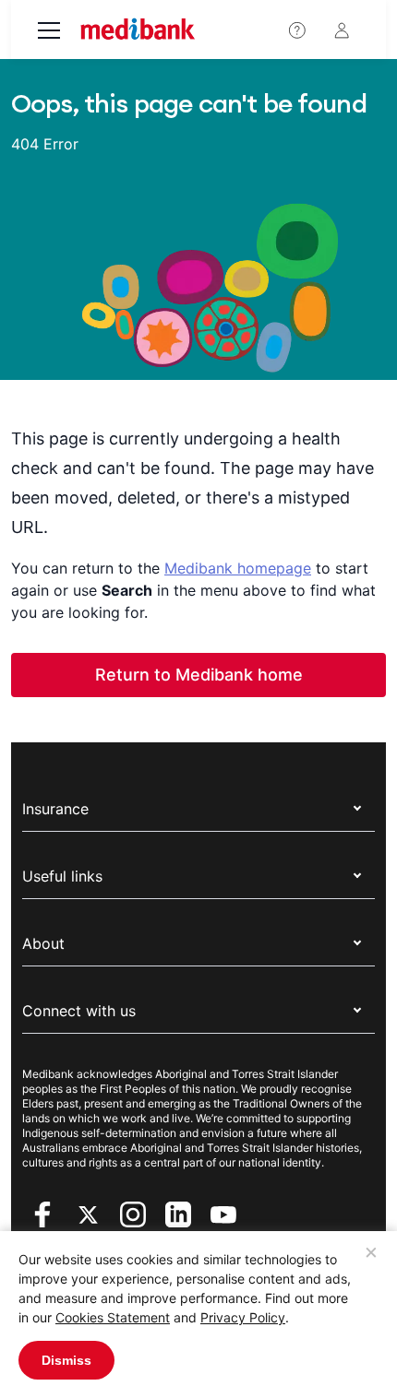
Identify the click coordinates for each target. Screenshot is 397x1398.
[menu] (49, 32)
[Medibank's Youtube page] (223, 1212)
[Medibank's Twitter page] (90, 1212)
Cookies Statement (112, 1317)
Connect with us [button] (79, 1010)
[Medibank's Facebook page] (44, 1212)
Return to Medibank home (199, 674)
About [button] (43, 943)
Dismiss (66, 1360)
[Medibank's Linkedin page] (180, 1212)
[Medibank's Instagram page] (135, 1212)
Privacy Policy (242, 1317)
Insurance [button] (55, 809)
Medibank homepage (237, 568)
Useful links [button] (62, 876)
